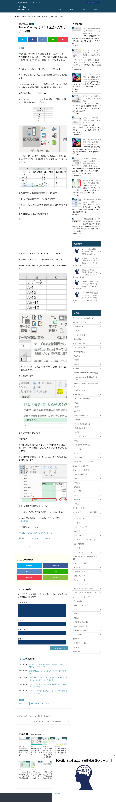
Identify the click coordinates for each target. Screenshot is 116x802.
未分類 (76, 651)
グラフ (77, 523)
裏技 (77, 411)
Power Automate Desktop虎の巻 (86, 385)
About (72, 9)
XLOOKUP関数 (80, 626)
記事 (58, 793)
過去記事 (24, 521)
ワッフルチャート (81, 584)
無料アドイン (80, 643)
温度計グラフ (79, 576)
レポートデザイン (81, 605)
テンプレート (79, 508)
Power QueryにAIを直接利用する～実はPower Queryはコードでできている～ (46, 665)
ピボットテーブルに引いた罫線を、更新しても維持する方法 (91, 120)
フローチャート (80, 326)
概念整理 (78, 339)
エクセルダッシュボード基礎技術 (85, 513)
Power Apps (79, 352)
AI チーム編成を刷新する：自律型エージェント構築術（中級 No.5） (90, 251)
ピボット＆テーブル (81, 597)
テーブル (78, 601)
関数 (77, 531)
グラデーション (80, 572)
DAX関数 (78, 420)
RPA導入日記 (80, 390)
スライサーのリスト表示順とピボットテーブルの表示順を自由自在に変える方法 (91, 53)
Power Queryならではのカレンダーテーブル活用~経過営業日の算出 (48, 692)
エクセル (46, 703)
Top (60, 9)
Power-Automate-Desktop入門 (86, 373)
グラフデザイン (80, 563)
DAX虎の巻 (80, 428)
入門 (76, 360)
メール (21, 629)
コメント (22, 602)
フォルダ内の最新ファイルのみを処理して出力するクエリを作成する (47, 685)
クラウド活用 (79, 347)
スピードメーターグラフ (83, 588)
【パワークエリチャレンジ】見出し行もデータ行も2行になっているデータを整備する (48, 679)
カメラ (77, 548)
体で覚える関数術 (80, 622)
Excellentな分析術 (80, 630)
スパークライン (80, 527)
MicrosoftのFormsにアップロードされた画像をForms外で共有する (92, 141)
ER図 (76, 331)
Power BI (78, 394)
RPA (76, 368)
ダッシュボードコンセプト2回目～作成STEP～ (50, 721)
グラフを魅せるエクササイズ (85, 593)
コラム (22, 659)
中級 (76, 364)
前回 (20, 48)
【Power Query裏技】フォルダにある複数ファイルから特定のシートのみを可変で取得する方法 (92, 162)
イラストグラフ (80, 567)
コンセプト (79, 519)
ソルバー (78, 635)
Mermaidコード (79, 322)
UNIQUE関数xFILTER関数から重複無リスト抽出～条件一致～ (91, 30)
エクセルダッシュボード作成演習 (85, 557)
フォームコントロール (83, 552)
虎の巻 (77, 356)
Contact (95, 9)
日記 (76, 647)
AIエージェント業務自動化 (83, 318)
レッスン (78, 457)
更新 (76, 614)
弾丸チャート (79, 580)
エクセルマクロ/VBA (81, 445)
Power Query (36, 703)
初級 (76, 403)
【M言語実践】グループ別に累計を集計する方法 (91, 220)
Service (83, 9)
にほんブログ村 (25, 547)
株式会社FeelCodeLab (23, 8)
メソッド (78, 449)
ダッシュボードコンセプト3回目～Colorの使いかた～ (38, 716)
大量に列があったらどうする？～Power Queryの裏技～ (47, 672)
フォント (78, 535)
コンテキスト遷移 (82, 424)
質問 (76, 441)
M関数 (77, 499)
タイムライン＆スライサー (84, 540)
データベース (25, 703)
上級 (77, 487)
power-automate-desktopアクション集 (86, 378)
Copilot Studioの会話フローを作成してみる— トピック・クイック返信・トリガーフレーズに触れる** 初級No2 (86, 298)
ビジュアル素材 (81, 415)
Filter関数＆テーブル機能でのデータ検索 (92, 201)
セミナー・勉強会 (81, 466)
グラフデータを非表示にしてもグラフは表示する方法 (91, 98)
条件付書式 (79, 544)
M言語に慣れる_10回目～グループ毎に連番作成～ (92, 181)
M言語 (77, 495)
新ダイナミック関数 (81, 470)
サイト (20, 638)
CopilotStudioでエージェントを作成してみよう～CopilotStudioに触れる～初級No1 (86, 285)
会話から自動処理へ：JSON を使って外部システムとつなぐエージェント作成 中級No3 (86, 273)
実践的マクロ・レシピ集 (83, 462)
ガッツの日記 (79, 343)
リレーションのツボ (82, 399)
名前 (21, 620)
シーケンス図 (79, 335)
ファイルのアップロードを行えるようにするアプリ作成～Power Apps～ (91, 76)
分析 (76, 432)
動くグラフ (79, 436)
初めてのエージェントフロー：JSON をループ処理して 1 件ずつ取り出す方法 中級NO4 (86, 262)
